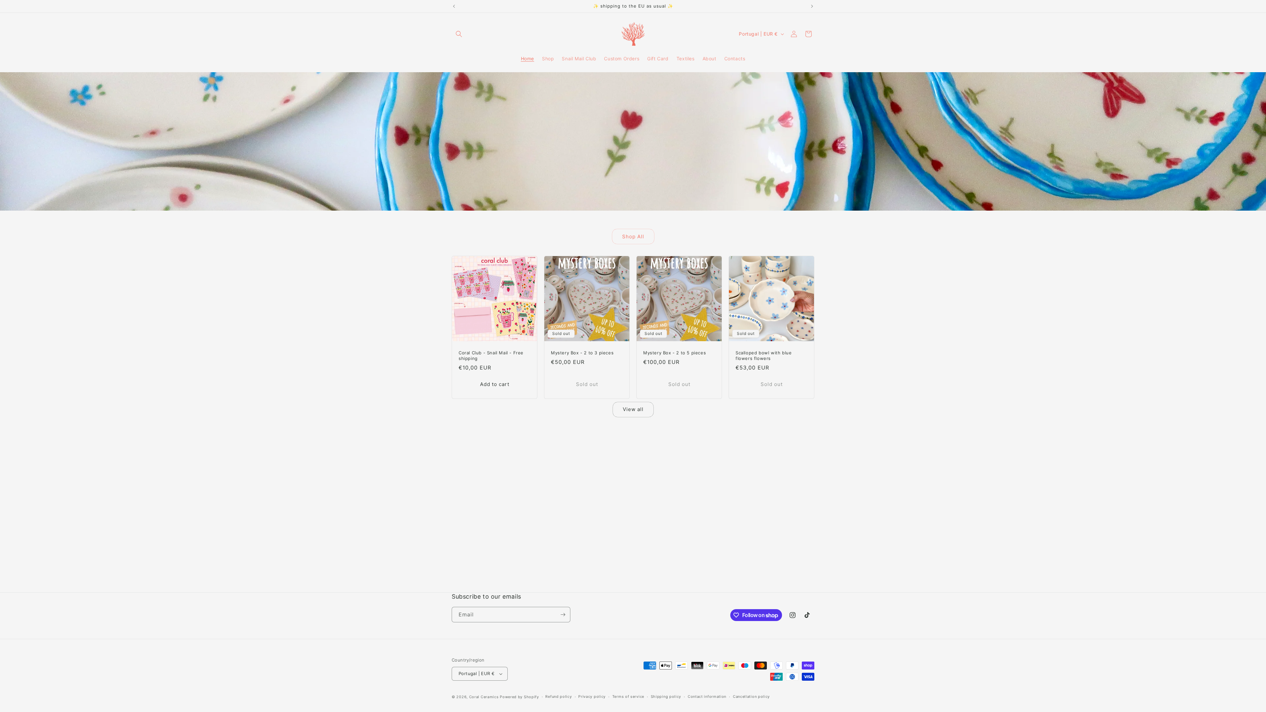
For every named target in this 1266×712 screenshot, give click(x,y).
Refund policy (558, 696)
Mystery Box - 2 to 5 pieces (674, 352)
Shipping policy (666, 696)
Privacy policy (592, 696)
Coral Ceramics (484, 697)
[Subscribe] (563, 614)
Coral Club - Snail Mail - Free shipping (491, 355)
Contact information (707, 696)
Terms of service (628, 696)
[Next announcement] (812, 6)
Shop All (633, 236)
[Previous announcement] (454, 6)
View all (633, 409)
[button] (459, 34)
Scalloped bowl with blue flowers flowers (764, 355)
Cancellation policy (751, 696)
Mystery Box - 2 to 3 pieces (582, 352)
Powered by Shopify (519, 697)
